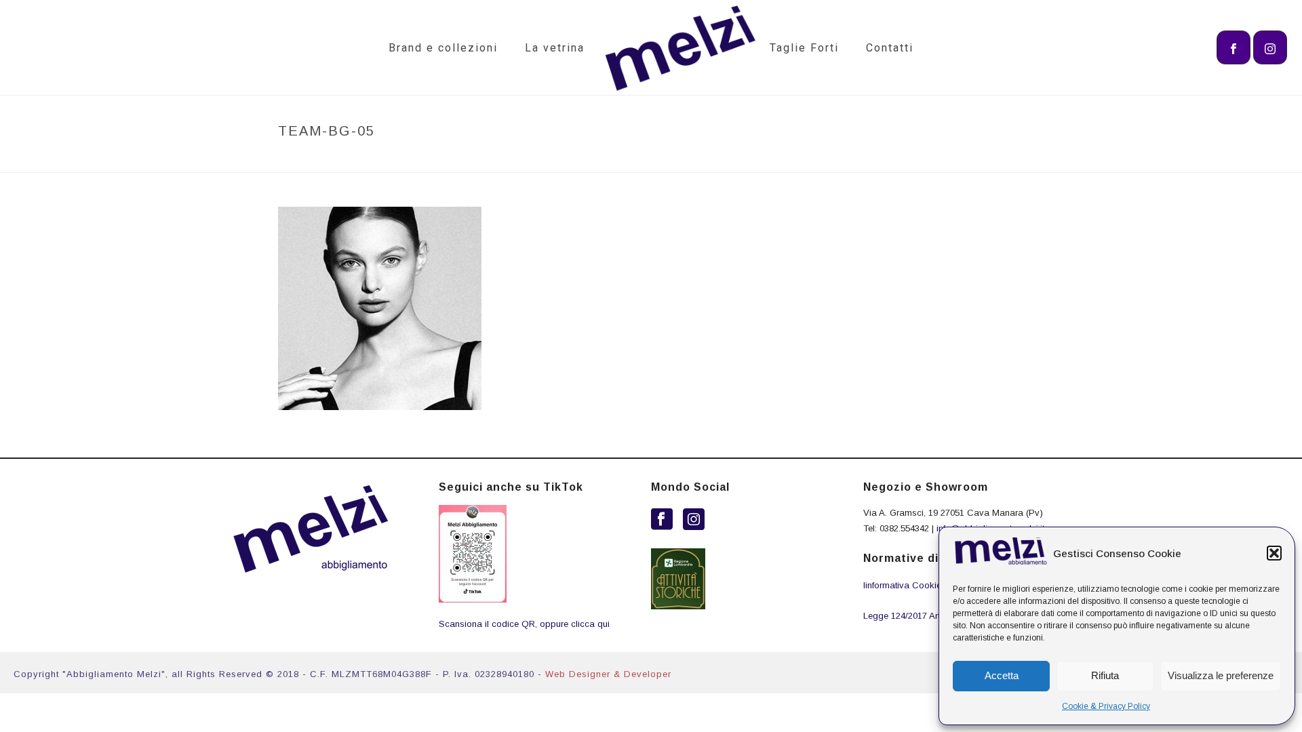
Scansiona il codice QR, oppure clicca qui (524, 624)
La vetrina (555, 47)
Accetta (1002, 675)
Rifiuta (1105, 675)
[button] (1274, 553)
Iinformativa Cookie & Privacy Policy (937, 585)
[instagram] (694, 519)
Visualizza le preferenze (1221, 675)
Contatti (889, 47)
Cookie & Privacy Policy (1106, 706)
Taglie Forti (804, 47)
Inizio (884, 159)
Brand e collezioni (443, 47)
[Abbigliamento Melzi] (677, 47)
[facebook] (662, 519)
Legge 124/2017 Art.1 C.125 (917, 616)
